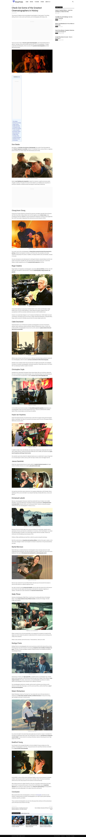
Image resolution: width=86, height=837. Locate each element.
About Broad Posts (57, 835)
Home (27, 1)
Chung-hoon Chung (16, 122)
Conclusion (15, 140)
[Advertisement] (32, 30)
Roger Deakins (15, 124)
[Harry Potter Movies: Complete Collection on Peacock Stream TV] (46, 820)
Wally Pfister (15, 134)
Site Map (72, 835)
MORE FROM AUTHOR (25, 813)
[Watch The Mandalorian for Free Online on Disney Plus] (32, 820)
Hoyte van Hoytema (16, 128)
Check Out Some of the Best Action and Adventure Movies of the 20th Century (19, 808)
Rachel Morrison (15, 132)
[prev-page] (12, 829)
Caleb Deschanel (16, 125)
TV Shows (37, 1)
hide (19, 76)
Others (42, 1)
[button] (72, 1)
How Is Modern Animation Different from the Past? (43, 808)
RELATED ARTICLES (16, 813)
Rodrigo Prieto (15, 135)
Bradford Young (16, 138)
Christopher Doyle (16, 127)
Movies (31, 1)
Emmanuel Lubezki (16, 131)
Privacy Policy (68, 835)
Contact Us (63, 835)
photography (39, 794)
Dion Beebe (14, 121)
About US (47, 1)
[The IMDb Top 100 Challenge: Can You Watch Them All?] (18, 820)
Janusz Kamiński (15, 130)
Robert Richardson (16, 137)
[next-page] (14, 829)
